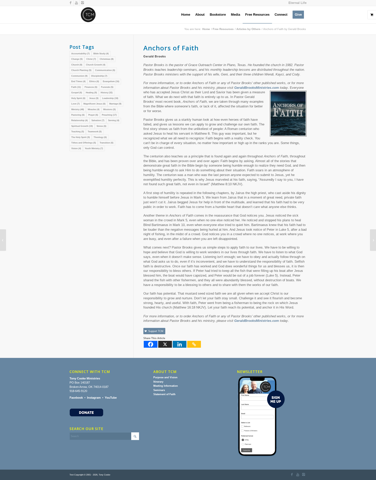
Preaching (109, 115)
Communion (79, 76)
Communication (105, 70)
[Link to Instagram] (82, 3)
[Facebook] (150, 344)
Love (75, 104)
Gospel (76, 92)
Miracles (93, 109)
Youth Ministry (94, 148)
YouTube (111, 397)
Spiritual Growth (82, 126)
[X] (165, 344)
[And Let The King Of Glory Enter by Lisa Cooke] (3, 240)
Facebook (76, 397)
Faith (76, 87)
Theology (100, 137)
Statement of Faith (164, 394)
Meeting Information (165, 385)
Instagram (94, 397)
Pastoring (78, 115)
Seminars (159, 390)
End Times (78, 81)
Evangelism (111, 81)
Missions (109, 109)
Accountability (80, 53)
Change (77, 59)
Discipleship (99, 76)
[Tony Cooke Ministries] (88, 14)
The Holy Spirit (80, 137)
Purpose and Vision (165, 377)
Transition (106, 143)
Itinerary (158, 381)
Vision (76, 148)
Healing (91, 92)
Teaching (77, 131)
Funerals (107, 87)
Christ (91, 59)
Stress (101, 126)
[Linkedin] (179, 344)
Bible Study (101, 53)
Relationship (79, 120)
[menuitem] (296, 3)
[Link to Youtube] (76, 3)
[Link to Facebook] (70, 3)
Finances (91, 87)
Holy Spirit (78, 98)
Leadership (110, 98)
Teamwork (95, 131)
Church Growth (95, 65)
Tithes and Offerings (83, 143)
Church (76, 65)
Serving (113, 120)
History (107, 92)
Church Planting (81, 70)
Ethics (94, 81)
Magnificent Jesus (94, 104)
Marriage (115, 104)
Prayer (93, 115)
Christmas (107, 59)
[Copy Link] (194, 344)
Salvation (97, 120)
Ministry (77, 109)
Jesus (94, 98)
